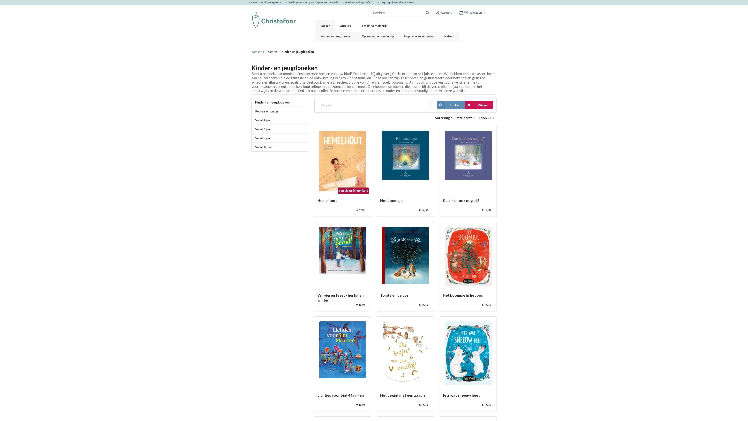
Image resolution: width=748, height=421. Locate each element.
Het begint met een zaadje (403, 395)
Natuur (449, 36)
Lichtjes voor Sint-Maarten (341, 395)
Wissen (483, 105)
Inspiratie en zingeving (419, 36)
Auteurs (345, 26)
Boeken (325, 26)
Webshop (257, 52)
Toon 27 (485, 118)
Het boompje (391, 200)
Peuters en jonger (266, 111)
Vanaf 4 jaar (263, 120)
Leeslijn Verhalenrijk (374, 26)
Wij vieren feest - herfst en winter (341, 297)
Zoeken (454, 105)
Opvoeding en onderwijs (378, 36)
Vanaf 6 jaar (263, 129)
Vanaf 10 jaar (264, 147)
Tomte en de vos (394, 295)
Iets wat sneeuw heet (461, 395)
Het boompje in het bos (463, 295)
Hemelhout (327, 200)
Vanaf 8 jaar (263, 138)
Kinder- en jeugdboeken (336, 36)
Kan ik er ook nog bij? (461, 200)
